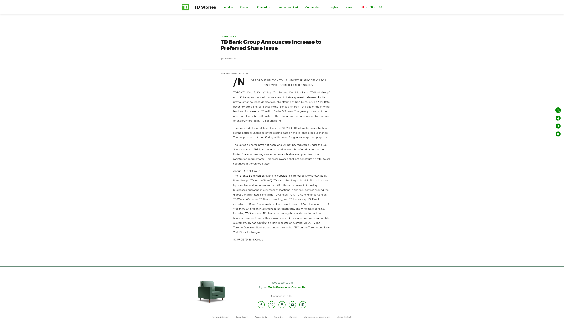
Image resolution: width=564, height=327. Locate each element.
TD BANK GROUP (228, 37)
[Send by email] (558, 134)
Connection (312, 7)
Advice (228, 7)
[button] (364, 7)
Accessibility (261, 317)
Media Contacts (277, 287)
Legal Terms (242, 317)
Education (263, 7)
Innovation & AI (288, 7)
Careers (293, 317)
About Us (278, 317)
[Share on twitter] (558, 110)
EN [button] (371, 7)
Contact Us (298, 287)
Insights (333, 7)
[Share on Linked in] (558, 126)
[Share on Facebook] (558, 118)
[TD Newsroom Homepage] (185, 9)
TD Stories (205, 7)
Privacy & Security (220, 317)
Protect (245, 7)
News (349, 7)
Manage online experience (317, 317)
